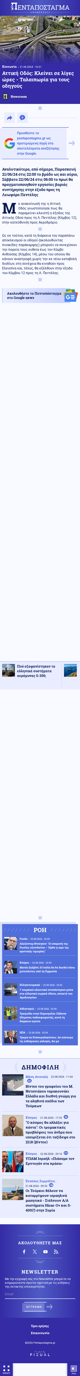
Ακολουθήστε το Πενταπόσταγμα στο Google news (34, 295)
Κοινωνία (9, 66)
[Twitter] (35, 1252)
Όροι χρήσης (40, 1326)
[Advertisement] (40, 485)
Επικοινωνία (40, 1333)
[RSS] (56, 1252)
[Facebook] (24, 1252)
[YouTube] (45, 1252)
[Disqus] (40, 746)
